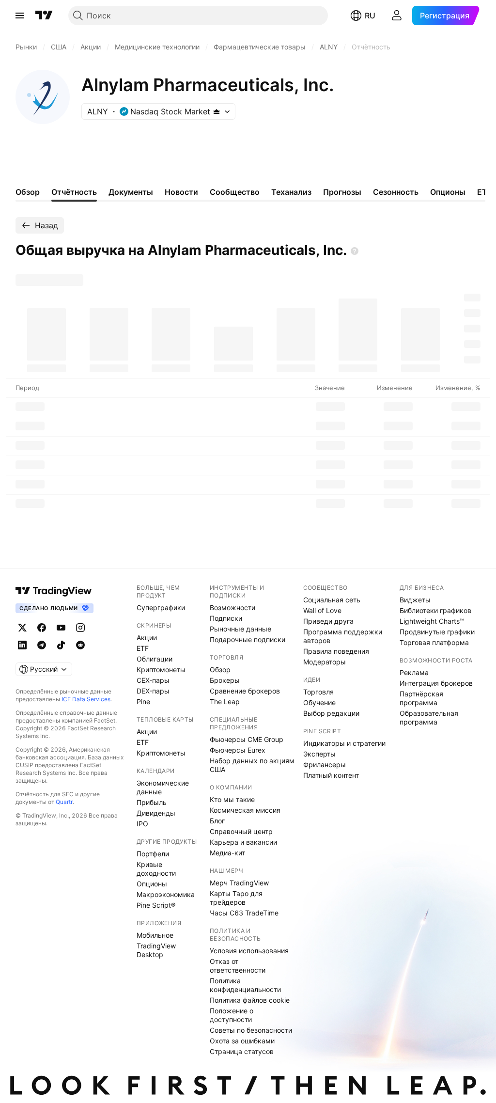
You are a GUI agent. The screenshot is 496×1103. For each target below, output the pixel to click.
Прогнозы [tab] (342, 192)
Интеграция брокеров (436, 683)
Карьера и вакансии (243, 842)
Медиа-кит (227, 853)
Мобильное (155, 935)
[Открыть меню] (20, 15)
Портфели (153, 854)
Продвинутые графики (437, 632)
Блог (217, 821)
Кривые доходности (156, 868)
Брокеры (225, 680)
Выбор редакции (331, 713)
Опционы (152, 884)
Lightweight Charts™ (432, 621)
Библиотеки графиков (435, 610)
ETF (143, 648)
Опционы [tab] (447, 192)
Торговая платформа (434, 642)
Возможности (232, 607)
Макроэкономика (166, 894)
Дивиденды (156, 813)
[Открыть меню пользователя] (396, 15)
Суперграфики (161, 607)
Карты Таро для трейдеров (236, 897)
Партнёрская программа (421, 698)
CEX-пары (153, 680)
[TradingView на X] (22, 627)
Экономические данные (163, 787)
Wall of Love (322, 610)
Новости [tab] (181, 192)
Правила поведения (336, 651)
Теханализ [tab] (291, 192)
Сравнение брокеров (245, 691)
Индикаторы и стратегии (344, 743)
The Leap (225, 701)
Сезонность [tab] (395, 192)
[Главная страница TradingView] (44, 15)
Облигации (154, 659)
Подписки (226, 618)
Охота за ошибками (242, 1041)
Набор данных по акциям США (252, 764)
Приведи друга (328, 621)
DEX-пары (153, 691)
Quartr (64, 801)
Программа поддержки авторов (342, 636)
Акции (147, 637)
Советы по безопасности (251, 1030)
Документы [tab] (130, 192)
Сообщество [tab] (235, 192)
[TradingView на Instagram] (80, 627)
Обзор (220, 669)
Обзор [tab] (28, 192)
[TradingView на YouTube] (61, 627)
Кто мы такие (232, 799)
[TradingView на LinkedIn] (22, 645)
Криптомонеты (161, 669)
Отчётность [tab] (74, 192)
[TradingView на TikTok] (61, 645)
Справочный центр (241, 831)
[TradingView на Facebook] (41, 627)
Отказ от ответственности (237, 965)
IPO (142, 823)
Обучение (319, 702)
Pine (143, 701)
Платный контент (331, 775)
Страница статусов (242, 1051)
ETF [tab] (484, 192)
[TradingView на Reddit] (80, 645)
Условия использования (249, 950)
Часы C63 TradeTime (244, 913)
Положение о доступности (231, 1015)
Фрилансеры (324, 764)
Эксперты (319, 754)
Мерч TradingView (239, 883)
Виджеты (415, 600)
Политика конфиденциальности (245, 985)
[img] (216, 111)
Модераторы (324, 662)
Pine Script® (156, 905)
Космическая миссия (245, 810)
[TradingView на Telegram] (41, 645)
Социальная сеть (331, 600)
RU (370, 15)
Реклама (414, 672)
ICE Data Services (86, 699)
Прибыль (152, 802)
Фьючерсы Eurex (237, 750)
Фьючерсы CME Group (246, 739)
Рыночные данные (240, 629)
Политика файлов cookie (250, 1000)
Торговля (318, 692)
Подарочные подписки (247, 639)
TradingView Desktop (156, 950)
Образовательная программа (429, 717)
